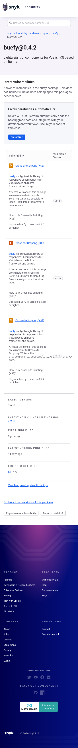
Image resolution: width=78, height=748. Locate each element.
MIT (10, 471)
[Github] (36, 694)
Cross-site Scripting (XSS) (29, 165)
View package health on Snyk (28, 485)
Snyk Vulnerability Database (23, 33)
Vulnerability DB (50, 579)
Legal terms (10, 645)
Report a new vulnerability (21, 513)
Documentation (50, 590)
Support (46, 629)
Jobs (6, 634)
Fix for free (17, 137)
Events (7, 660)
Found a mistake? (53, 513)
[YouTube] (36, 678)
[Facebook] (42, 678)
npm (45, 33)
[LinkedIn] (49, 678)
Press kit (8, 655)
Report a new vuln (51, 634)
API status (9, 611)
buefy (55, 33)
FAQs (44, 595)
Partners (8, 579)
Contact (8, 639)
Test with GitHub (12, 600)
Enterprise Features (14, 590)
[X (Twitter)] (29, 678)
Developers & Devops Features (19, 585)
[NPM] (42, 694)
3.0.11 (11, 420)
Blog (44, 585)
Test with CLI (10, 606)
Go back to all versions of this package (28, 502)
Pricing (7, 595)
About (7, 629)
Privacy (7, 650)
